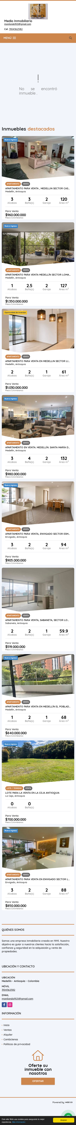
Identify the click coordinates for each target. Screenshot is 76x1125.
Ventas (8, 1029)
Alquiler (8, 1034)
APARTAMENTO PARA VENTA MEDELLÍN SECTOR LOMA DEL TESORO (38, 274)
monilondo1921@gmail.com (17, 24)
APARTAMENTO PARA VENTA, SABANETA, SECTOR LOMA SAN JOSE (38, 620)
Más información (18, 1122)
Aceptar (63, 1120)
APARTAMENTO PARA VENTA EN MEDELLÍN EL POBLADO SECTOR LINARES (38, 706)
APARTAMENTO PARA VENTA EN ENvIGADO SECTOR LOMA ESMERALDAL (38, 879)
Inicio (6, 1025)
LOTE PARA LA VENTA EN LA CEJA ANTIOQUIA (32, 792)
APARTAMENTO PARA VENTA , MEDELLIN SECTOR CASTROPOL (38, 188)
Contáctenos (11, 1039)
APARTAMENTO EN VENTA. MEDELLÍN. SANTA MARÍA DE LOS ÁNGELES (38, 447)
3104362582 (16, 29)
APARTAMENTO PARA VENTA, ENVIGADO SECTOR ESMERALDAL (38, 533)
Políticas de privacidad (17, 1044)
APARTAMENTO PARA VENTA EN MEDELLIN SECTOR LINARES (38, 361)
